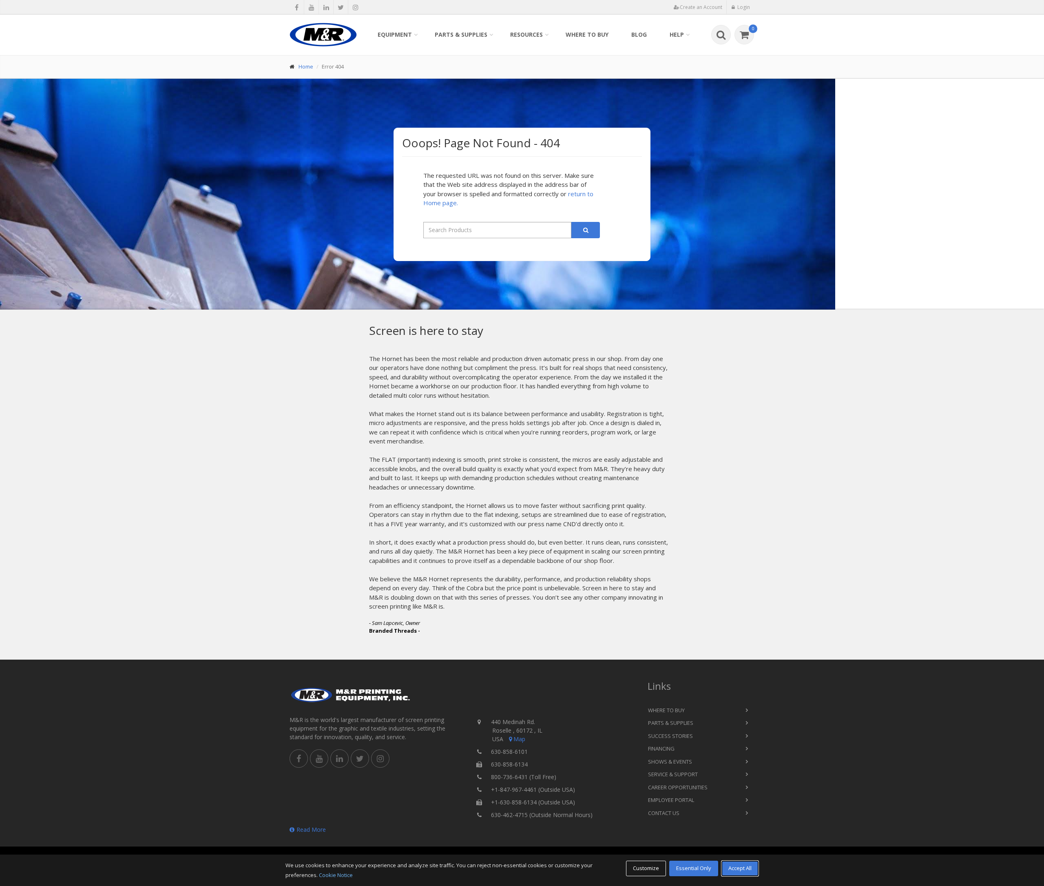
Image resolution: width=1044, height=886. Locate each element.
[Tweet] (341, 7)
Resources (526, 34)
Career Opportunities (678, 787)
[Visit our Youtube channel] (311, 7)
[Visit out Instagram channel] (355, 7)
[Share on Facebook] (297, 7)
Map (519, 739)
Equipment (395, 34)
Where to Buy (587, 34)
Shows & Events (670, 761)
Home (306, 66)
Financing (661, 748)
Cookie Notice (336, 875)
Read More (311, 829)
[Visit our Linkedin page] (326, 7)
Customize (646, 868)
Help (677, 34)
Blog (639, 34)
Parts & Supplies (461, 34)
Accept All (740, 868)
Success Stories (670, 736)
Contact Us (663, 813)
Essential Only (693, 868)
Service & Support (673, 774)
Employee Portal (671, 800)
